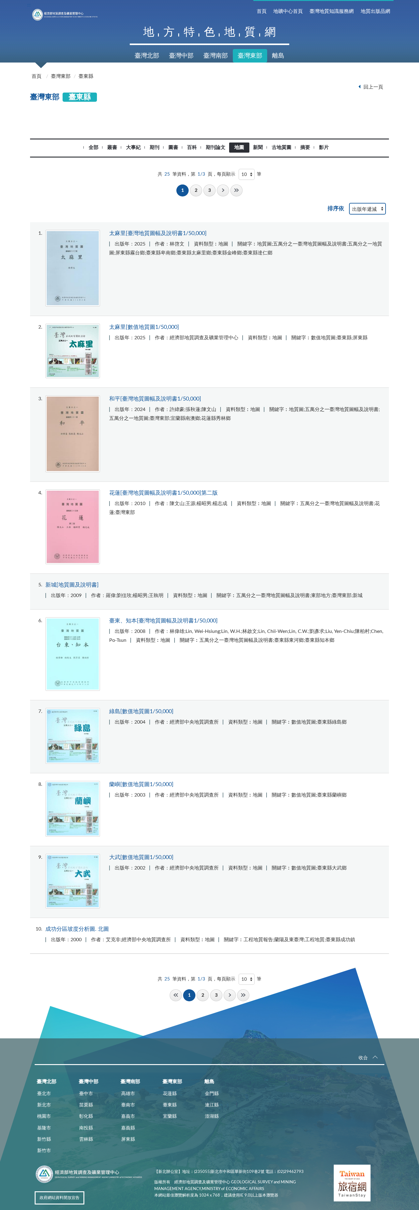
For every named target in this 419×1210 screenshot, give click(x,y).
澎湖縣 (212, 1116)
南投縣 (86, 1128)
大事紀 (133, 147)
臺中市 (86, 1093)
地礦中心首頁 (288, 11)
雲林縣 (86, 1139)
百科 (192, 147)
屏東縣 (128, 1139)
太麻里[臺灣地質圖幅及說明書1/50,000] (158, 233)
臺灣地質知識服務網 (331, 11)
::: (29, 4)
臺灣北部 (147, 56)
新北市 (44, 1105)
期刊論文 (215, 147)
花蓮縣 (170, 1093)
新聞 (258, 147)
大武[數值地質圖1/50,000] (141, 857)
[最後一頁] (236, 190)
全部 (93, 147)
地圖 (239, 147)
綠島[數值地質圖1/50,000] (141, 711)
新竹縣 (44, 1139)
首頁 (262, 11)
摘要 (305, 147)
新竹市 (44, 1150)
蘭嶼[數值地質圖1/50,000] (141, 784)
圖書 (173, 147)
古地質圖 (281, 147)
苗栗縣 (86, 1105)
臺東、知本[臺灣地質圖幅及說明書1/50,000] (163, 620)
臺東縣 (86, 76)
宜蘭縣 (170, 1116)
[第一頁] (176, 995)
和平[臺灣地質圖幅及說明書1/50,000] (155, 398)
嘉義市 (128, 1116)
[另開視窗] (352, 1184)
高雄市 (128, 1093)
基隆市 (44, 1128)
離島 (278, 56)
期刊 (155, 147)
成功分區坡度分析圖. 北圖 (77, 929)
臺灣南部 (215, 56)
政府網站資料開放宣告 (59, 1198)
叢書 (112, 147)
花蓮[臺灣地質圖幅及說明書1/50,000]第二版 (163, 493)
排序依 (336, 208)
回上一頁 (373, 87)
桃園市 (44, 1116)
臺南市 (128, 1105)
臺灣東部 (250, 56)
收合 (363, 1058)
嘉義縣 (128, 1128)
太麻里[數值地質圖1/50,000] (144, 327)
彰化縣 (86, 1116)
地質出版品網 (375, 11)
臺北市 (44, 1093)
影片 (324, 147)
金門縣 (212, 1093)
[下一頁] (223, 190)
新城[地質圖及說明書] (72, 585)
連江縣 (212, 1105)
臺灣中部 (181, 56)
